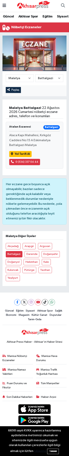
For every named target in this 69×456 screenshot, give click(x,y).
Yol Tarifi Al (22, 154)
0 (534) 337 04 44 (27, 161)
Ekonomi (11, 314)
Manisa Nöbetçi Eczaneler (14, 358)
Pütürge (29, 270)
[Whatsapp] (52, 302)
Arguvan (45, 246)
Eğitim (47, 16)
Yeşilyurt (12, 277)
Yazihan (45, 270)
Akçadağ (13, 246)
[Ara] (63, 5)
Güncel (8, 16)
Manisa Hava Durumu (47, 358)
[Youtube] (38, 302)
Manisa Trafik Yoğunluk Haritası (47, 371)
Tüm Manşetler (50, 383)
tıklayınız (40, 451)
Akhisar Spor (28, 16)
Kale (46, 261)
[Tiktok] (45, 302)
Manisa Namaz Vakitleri (14, 371)
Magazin (24, 314)
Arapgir (29, 246)
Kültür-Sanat (39, 314)
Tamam (53, 451)
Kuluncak (12, 270)
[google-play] (35, 421)
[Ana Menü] (4, 5)
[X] (24, 302)
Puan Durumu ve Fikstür (14, 385)
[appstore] (35, 409)
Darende (32, 254)
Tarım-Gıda (34, 319)
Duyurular (56, 314)
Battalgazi (14, 254)
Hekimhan (31, 261)
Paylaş (15, 89)
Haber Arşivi (48, 396)
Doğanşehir (50, 254)
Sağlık (58, 310)
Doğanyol (13, 261)
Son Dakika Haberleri (19, 396)
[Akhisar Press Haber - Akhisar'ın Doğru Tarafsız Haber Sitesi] (32, 5)
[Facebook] (17, 302)
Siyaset (62, 16)
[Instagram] (31, 302)
